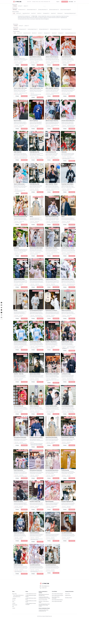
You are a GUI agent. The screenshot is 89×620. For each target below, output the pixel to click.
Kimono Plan (29, 1)
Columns (42, 1)
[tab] (15, 25)
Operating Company (68, 597)
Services (37, 1)
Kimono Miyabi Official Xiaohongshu (55, 598)
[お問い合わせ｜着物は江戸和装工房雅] (1, 317)
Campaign (33, 1)
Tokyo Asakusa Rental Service (18, 595)
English (57, 1)
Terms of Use (67, 593)
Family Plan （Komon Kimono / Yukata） (44, 602)
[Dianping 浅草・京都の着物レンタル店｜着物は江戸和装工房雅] (1, 312)
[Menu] (75, 2)
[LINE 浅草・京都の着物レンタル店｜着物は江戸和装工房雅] (1, 310)
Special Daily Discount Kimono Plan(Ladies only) (44, 595)
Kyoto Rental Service (16, 596)
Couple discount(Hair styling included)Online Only (43, 610)
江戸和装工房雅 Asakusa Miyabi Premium (31, 596)
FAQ (49, 1)
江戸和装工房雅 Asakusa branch (31, 593)
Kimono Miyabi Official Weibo (57, 601)
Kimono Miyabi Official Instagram (57, 593)
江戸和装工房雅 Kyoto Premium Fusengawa (31, 604)
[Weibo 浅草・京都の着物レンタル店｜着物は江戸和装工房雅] (1, 307)
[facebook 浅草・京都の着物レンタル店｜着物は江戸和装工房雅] (1, 302)
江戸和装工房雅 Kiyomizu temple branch (31, 601)
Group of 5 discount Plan (43, 599)
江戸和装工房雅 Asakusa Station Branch (31, 599)
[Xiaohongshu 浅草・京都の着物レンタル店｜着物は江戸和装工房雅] (1, 315)
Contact (13, 608)
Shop (39, 1)
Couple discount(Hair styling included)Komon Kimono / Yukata (44, 598)
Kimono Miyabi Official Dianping (57, 599)
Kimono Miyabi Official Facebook (57, 595)
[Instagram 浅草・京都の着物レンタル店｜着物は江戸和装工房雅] (1, 305)
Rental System (46, 1)
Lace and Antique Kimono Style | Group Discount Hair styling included (44, 605)
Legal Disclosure (68, 595)
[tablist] (21, 25)
